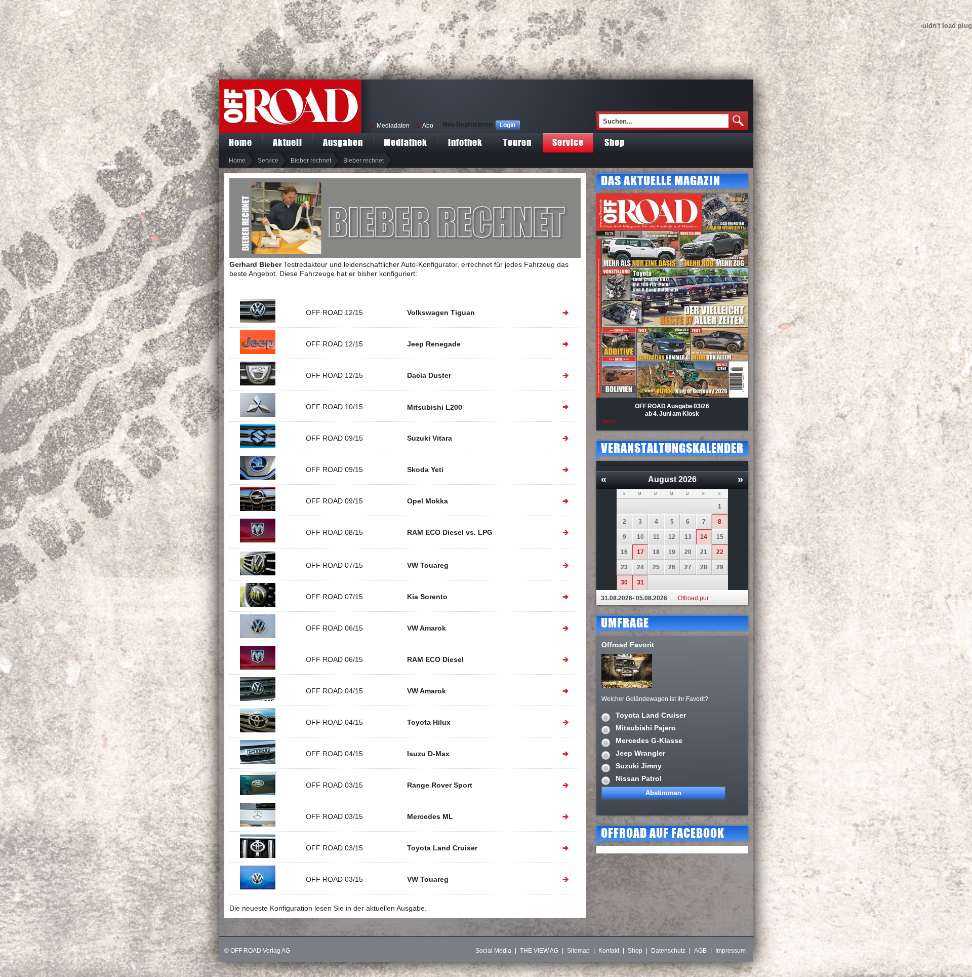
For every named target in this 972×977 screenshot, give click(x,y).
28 (703, 567)
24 (640, 567)
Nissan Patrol (639, 778)
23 (624, 567)
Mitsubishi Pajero (646, 728)
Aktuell (287, 142)
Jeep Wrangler (640, 753)
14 (703, 536)
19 (671, 552)
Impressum (730, 950)
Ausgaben (343, 142)
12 (671, 536)
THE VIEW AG (539, 950)
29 (719, 567)
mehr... (610, 421)
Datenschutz (668, 950)
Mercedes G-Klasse (649, 740)
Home (240, 142)
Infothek (465, 142)
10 (640, 536)
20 (688, 552)
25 (656, 567)
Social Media (493, 950)
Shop (614, 142)
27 (688, 567)
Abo (427, 125)
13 (688, 536)
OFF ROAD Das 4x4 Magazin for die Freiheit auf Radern (290, 106)
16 (624, 552)
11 (656, 536)
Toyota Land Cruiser (651, 715)
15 (719, 536)
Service (568, 142)
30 (624, 582)
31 (640, 582)
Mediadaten (393, 125)
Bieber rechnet (311, 160)
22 (719, 552)
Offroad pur (693, 598)
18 (656, 552)
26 (671, 567)
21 (703, 552)
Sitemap (578, 950)
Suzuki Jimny (639, 766)
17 (640, 552)
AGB (700, 950)
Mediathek (405, 142)
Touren (517, 142)
